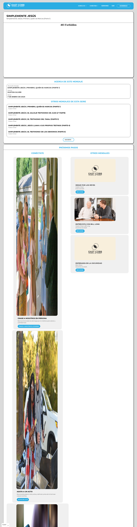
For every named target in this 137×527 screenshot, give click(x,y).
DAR (113, 6)
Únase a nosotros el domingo (29, 326)
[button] (82, 5)
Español (4, 524)
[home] (15, 6)
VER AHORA (79, 192)
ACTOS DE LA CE (23, 499)
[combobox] (5, 525)
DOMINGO (123, 6)
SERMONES (105, 6)
